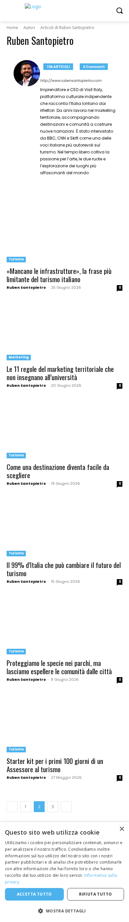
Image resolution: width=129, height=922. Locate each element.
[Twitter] (80, 182)
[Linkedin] (61, 182)
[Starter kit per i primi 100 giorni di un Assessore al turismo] (64, 723)
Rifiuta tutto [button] (95, 894)
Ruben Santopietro (26, 287)
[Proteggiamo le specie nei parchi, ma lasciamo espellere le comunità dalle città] (64, 625)
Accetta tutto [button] (34, 894)
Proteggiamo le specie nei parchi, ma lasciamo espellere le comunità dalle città (59, 667)
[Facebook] (42, 182)
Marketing (19, 357)
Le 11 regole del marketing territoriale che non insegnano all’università (60, 373)
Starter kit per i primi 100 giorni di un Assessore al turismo (55, 765)
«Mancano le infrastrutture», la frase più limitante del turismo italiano (59, 275)
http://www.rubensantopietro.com (70, 80)
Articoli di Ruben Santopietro (67, 27)
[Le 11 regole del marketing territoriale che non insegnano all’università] (64, 331)
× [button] (121, 829)
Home (12, 27)
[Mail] (71, 182)
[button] (64, 910)
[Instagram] (52, 182)
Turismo (16, 259)
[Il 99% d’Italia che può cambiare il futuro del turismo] (64, 527)
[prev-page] (12, 806)
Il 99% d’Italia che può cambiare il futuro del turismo (64, 569)
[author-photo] (27, 123)
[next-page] (66, 806)
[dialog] (64, 872)
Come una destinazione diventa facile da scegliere (58, 471)
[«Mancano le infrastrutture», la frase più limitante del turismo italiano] (64, 233)
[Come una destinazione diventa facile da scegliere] (64, 429)
